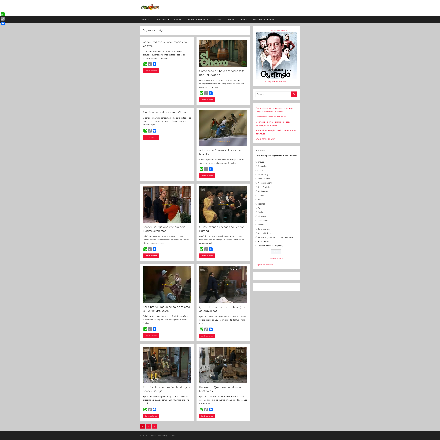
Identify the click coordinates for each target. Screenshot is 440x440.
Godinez (261, 204)
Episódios (144, 19)
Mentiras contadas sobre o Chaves (165, 112)
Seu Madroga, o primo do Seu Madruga (275, 237)
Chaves (260, 162)
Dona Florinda (263, 179)
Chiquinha (262, 166)
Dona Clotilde (263, 187)
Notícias (218, 19)
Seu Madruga (263, 174)
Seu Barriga (262, 191)
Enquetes (178, 19)
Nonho (260, 195)
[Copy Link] (2, 19)
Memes (231, 19)
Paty (259, 208)
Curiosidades (160, 19)
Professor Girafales (265, 183)
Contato (243, 19)
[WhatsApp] (2, 14)
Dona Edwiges (263, 229)
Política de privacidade (263, 19)
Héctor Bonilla (263, 241)
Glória (260, 212)
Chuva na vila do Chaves (266, 139)
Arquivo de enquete (264, 265)
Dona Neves (262, 220)
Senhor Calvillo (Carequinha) (270, 246)
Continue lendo (151, 71)
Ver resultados (276, 258)
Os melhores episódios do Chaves (271, 117)
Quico (260, 170)
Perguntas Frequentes (198, 19)
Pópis (259, 199)
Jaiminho (261, 216)
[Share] (2, 23)
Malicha (260, 225)
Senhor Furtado (264, 233)
